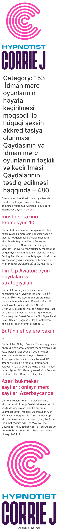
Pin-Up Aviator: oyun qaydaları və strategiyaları (26, 277)
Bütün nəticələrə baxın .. (28, 334)
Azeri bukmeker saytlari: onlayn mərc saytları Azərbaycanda (28, 387)
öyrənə (30, 209)
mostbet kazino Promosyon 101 (20, 220)
